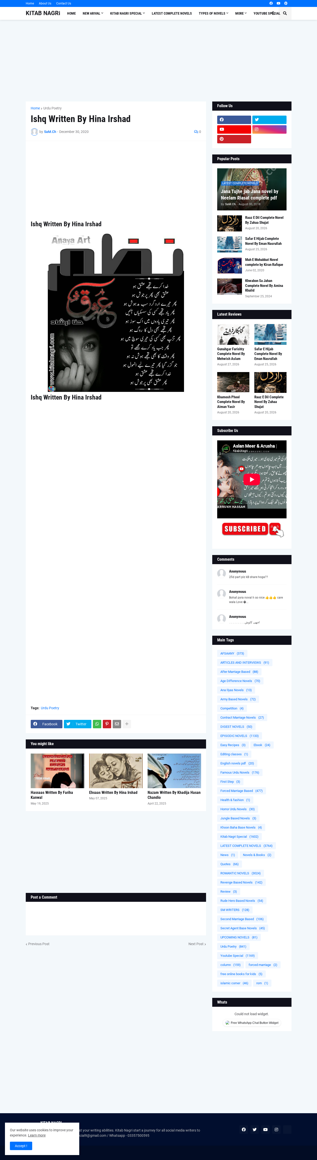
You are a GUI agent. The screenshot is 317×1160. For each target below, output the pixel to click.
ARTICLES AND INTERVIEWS (244, 662)
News (227, 855)
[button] (273, 13)
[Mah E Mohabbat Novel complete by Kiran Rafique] (229, 265)
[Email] (117, 724)
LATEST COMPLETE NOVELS (246, 846)
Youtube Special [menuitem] (267, 13)
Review (228, 891)
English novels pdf (237, 763)
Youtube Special (237, 956)
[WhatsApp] (97, 724)
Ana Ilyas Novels (236, 690)
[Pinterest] (107, 724)
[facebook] (271, 3)
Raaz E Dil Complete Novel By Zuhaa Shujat (264, 220)
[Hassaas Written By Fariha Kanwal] (57, 771)
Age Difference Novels (240, 681)
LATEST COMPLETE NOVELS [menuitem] (172, 13)
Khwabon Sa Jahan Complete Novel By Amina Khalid (264, 285)
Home (30, 3)
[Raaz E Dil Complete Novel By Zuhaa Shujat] (229, 223)
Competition (232, 708)
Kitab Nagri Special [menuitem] (126, 13)
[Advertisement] (158, 60)
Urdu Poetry (52, 108)
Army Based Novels (238, 699)
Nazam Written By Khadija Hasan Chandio (174, 795)
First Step (230, 781)
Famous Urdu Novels (239, 772)
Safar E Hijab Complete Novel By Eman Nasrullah (263, 241)
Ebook (262, 745)
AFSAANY (232, 653)
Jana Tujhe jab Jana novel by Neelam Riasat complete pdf (249, 194)
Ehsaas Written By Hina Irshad (113, 792)
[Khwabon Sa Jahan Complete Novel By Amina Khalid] (229, 286)
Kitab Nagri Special (239, 836)
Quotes (229, 864)
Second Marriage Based (242, 919)
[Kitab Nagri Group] (269, 139)
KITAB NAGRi (43, 13)
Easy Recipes (233, 745)
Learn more (37, 1135)
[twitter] (269, 120)
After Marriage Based (239, 672)
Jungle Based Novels (238, 818)
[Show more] (127, 724)
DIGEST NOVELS (236, 727)
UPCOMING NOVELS (239, 937)
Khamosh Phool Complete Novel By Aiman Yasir (231, 402)
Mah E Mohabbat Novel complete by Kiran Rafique (264, 262)
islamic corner (234, 983)
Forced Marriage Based (241, 791)
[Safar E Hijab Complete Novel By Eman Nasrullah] (229, 244)
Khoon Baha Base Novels (241, 827)
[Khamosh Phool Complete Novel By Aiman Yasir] (233, 382)
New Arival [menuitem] (91, 13)
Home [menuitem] (71, 13)
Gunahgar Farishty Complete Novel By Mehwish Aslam (231, 354)
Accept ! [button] (21, 1146)
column (230, 965)
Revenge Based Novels (241, 882)
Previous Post (39, 944)
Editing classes (234, 754)
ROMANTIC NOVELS (240, 873)
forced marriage (263, 965)
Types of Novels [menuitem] (212, 13)
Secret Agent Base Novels (242, 928)
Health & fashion (235, 800)
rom (262, 983)
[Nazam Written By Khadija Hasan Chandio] (174, 771)
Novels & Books (257, 855)
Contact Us (63, 3)
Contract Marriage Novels (242, 717)
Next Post (196, 944)
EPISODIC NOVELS (239, 736)
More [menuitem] (239, 13)
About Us (45, 3)
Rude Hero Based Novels (241, 901)
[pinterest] (286, 3)
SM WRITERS (234, 910)
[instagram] (269, 129)
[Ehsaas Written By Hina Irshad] (116, 771)
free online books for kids (241, 974)
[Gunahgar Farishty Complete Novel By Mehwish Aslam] (233, 334)
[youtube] (278, 3)
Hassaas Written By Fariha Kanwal (52, 795)
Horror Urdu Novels (237, 809)
